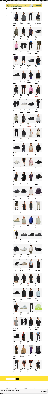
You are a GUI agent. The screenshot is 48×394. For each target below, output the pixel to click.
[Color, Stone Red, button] (21, 80)
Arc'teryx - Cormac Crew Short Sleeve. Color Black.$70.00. (38, 366)
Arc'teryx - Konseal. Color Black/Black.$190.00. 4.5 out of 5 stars (16, 149)
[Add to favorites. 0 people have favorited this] (19, 12)
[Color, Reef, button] (28, 283)
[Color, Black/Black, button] (29, 65)
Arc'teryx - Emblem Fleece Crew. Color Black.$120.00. (31, 295)
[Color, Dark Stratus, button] (21, 94)
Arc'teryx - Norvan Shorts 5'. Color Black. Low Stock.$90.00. (23, 164)
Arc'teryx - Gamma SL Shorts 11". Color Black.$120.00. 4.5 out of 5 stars (23, 91)
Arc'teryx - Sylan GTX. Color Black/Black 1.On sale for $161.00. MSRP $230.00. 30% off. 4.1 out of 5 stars (31, 120)
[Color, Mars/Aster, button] (23, 109)
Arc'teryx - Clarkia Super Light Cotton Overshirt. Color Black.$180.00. (23, 77)
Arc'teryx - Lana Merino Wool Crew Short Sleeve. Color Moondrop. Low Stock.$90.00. (31, 178)
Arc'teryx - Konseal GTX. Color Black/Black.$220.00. (38, 164)
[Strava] (9, 382)
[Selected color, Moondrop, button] (27, 36)
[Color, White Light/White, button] (14, 181)
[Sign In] (40, 1)
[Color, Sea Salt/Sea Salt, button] (15, 80)
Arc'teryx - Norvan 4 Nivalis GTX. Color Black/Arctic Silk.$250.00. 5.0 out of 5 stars (16, 266)
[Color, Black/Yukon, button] (21, 254)
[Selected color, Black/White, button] (13, 181)
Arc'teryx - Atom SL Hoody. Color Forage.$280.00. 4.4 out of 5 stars (16, 33)
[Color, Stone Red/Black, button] (16, 80)
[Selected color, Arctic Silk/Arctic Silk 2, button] (13, 167)
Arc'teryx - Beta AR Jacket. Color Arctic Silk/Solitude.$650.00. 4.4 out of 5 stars (38, 120)
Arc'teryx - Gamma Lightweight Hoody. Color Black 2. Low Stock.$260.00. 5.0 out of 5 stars (38, 324)
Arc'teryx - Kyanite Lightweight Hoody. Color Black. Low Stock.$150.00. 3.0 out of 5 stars (16, 280)
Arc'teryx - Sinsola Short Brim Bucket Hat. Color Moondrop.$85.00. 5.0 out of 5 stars (38, 193)
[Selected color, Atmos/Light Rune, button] (20, 254)
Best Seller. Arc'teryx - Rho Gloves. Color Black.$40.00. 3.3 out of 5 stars (23, 324)
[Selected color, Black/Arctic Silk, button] (35, 36)
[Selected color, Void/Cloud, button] (20, 239)
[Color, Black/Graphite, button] (24, 109)
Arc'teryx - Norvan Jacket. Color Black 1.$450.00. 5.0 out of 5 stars (16, 309)
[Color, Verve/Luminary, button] (36, 36)
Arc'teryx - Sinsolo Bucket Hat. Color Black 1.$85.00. (16, 251)
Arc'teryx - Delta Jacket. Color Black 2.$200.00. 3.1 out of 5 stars (23, 295)
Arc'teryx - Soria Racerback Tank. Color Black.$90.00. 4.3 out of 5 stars (16, 352)
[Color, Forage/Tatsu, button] (28, 123)
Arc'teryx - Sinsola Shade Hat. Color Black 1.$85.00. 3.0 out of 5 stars (23, 193)
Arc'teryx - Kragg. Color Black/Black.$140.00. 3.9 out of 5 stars (16, 77)
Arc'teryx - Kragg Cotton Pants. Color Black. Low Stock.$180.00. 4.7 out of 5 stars (31, 338)
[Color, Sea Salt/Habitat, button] (21, 138)
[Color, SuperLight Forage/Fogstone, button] (21, 109)
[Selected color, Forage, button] (13, 36)
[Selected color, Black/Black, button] (13, 80)
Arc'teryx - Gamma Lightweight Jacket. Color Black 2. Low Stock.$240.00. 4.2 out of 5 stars (38, 77)
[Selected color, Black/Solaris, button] (35, 239)
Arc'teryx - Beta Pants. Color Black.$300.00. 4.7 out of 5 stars (31, 309)
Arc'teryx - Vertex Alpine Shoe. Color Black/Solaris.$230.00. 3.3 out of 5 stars (38, 237)
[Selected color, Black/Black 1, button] (27, 123)
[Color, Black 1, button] (36, 225)
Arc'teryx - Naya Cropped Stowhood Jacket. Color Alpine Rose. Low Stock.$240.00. (31, 164)
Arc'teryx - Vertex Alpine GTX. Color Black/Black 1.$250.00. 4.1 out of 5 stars (16, 295)
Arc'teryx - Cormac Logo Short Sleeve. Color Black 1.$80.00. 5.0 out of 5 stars (23, 149)
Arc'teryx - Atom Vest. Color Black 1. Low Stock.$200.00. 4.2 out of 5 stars (38, 280)
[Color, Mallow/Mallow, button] (15, 196)
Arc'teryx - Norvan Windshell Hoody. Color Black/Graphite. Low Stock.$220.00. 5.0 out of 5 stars (23, 120)
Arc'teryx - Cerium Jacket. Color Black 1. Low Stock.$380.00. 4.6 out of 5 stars (38, 149)
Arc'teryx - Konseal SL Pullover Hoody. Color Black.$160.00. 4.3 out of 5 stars (23, 135)
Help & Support (40, 3)
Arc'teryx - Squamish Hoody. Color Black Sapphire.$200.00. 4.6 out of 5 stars (16, 19)
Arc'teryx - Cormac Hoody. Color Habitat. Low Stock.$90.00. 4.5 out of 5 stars (16, 120)
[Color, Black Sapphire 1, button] (35, 283)
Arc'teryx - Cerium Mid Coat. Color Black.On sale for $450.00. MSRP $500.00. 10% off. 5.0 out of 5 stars (38, 91)
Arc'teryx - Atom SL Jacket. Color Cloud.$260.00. (23, 19)
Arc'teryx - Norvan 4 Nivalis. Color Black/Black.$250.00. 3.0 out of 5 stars (16, 338)
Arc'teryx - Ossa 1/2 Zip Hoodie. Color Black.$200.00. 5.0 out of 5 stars (23, 33)
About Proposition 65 (17, 388)
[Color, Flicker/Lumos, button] (22, 109)
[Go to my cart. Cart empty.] (41, 1)
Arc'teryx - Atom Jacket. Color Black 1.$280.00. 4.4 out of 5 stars (31, 324)
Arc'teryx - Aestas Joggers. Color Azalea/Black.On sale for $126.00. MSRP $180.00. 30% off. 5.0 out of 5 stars (31, 352)
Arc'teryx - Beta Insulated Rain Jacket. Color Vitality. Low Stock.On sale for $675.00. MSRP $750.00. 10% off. (31, 222)
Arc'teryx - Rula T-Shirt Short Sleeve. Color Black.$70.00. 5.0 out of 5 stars (31, 280)
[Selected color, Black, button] (13, 65)
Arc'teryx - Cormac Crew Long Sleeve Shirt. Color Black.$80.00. (38, 19)
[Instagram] (6, 382)
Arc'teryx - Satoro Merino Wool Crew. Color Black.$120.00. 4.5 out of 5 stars (23, 178)
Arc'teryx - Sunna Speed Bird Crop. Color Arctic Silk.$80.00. (31, 135)
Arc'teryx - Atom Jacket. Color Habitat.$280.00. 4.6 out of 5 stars (38, 222)
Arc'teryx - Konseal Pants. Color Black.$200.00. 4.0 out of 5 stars (31, 19)
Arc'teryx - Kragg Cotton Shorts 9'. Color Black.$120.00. (23, 62)
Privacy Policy (17, 390)
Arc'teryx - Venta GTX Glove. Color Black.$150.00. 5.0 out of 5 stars (23, 48)
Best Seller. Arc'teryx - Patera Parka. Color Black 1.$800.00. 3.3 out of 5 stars (16, 237)
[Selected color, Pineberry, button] (13, 51)
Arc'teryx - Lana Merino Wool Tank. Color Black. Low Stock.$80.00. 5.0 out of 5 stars (23, 208)
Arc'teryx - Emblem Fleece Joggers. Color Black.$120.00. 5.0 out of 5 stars (16, 135)
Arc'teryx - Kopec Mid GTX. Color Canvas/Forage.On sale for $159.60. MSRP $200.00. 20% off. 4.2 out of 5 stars (16, 222)
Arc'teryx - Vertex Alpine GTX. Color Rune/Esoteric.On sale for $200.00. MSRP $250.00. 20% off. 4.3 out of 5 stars (23, 266)
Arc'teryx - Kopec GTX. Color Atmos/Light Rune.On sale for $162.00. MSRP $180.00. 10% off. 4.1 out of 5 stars (23, 251)
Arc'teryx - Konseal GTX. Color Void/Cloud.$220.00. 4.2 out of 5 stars (23, 237)
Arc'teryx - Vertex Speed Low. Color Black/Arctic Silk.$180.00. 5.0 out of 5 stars (38, 33)
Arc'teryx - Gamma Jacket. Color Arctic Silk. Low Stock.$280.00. (31, 193)
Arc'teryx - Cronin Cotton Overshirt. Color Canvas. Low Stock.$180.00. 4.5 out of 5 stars (23, 352)
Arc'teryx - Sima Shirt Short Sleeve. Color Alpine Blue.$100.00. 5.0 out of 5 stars (31, 266)
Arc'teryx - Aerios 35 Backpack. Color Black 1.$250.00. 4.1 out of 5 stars (38, 352)
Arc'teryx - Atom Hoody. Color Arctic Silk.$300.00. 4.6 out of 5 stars (31, 251)
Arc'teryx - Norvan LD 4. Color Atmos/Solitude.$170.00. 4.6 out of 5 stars (23, 106)
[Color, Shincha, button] (29, 254)
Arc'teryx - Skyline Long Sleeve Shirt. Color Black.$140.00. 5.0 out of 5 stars (16, 91)
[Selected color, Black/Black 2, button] (27, 109)
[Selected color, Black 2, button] (35, 80)
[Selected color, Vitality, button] (27, 225)
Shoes (34, 388)
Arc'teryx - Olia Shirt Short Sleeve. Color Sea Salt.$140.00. (31, 149)
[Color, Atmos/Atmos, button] (16, 196)
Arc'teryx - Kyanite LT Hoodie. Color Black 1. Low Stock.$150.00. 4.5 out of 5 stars (31, 77)
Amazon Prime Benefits (8, 387)
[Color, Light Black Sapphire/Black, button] (14, 80)
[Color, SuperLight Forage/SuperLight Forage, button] (30, 65)
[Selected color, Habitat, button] (13, 123)
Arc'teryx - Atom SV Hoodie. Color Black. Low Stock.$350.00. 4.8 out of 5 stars (23, 280)
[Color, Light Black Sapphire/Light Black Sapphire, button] (29, 109)
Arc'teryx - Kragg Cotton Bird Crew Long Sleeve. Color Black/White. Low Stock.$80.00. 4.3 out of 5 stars (16, 178)
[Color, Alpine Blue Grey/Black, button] (16, 152)
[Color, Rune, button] (22, 94)
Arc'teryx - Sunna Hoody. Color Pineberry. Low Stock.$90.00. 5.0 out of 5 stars (16, 48)
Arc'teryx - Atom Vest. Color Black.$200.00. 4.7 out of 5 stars (31, 208)
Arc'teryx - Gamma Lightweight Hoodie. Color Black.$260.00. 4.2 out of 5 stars (38, 266)
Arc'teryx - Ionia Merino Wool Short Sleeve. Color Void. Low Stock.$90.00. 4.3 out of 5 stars (16, 324)
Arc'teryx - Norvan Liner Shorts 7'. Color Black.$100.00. (16, 208)
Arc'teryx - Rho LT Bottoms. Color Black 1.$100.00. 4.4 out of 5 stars (16, 366)
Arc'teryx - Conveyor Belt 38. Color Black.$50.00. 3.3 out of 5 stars (38, 251)
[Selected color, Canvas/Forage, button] (13, 225)
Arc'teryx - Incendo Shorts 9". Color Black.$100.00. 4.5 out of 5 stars (31, 366)
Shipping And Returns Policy (17, 387)
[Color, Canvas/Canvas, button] (28, 239)
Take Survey (25, 387)
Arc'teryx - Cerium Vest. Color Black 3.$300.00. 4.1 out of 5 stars (23, 338)
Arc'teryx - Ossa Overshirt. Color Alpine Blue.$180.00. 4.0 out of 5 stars (38, 295)
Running (34, 387)
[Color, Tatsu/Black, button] (14, 152)
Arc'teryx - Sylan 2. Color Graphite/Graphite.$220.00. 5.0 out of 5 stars (31, 62)
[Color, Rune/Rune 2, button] (30, 109)
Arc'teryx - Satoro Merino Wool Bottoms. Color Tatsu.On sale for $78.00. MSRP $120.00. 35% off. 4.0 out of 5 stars (38, 48)
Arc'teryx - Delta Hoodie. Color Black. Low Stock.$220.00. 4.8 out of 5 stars (38, 62)
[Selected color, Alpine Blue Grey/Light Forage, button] (20, 312)
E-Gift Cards (25, 388)
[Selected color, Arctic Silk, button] (27, 138)
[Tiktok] (7, 382)
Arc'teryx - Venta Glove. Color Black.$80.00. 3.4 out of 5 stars (16, 106)
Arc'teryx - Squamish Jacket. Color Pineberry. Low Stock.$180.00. (31, 91)
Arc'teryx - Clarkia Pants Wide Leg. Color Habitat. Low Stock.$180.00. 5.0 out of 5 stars (38, 208)
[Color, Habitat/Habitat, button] (31, 65)
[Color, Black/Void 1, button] (14, 225)
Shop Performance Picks (28, 0)
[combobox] (16, 1)
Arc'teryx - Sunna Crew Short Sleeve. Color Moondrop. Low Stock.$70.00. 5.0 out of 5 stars (31, 33)
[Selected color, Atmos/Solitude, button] (20, 109)
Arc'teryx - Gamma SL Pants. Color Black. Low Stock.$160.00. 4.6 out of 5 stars (38, 106)
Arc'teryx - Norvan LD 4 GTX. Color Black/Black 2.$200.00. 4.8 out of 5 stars (31, 106)
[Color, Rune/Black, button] (15, 152)
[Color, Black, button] (14, 36)
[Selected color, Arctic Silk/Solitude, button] (35, 123)
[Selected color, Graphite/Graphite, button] (27, 65)
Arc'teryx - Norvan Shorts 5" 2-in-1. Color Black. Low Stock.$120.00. (23, 366)
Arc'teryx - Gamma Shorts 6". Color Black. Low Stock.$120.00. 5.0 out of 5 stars (16, 62)
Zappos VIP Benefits (8, 388)
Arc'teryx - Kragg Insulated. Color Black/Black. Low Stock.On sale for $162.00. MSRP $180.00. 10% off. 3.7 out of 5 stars (31, 237)
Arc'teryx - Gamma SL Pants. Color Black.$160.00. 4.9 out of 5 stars (31, 48)
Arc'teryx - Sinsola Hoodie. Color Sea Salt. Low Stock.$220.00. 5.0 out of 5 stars (38, 135)
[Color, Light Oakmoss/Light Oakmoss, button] (28, 65)
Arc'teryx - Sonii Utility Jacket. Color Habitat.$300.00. (23, 222)
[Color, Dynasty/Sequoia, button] (36, 239)
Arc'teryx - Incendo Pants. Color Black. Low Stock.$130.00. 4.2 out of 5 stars (38, 338)
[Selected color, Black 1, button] (13, 239)
